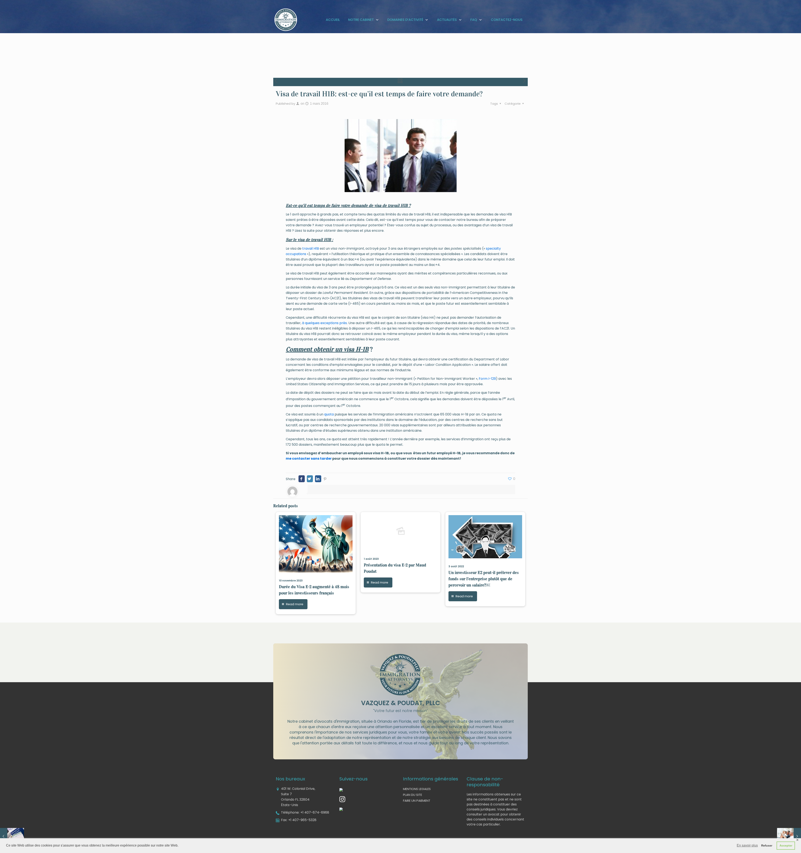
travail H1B (310, 248)
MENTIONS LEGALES (417, 789)
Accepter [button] (786, 845)
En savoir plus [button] (747, 845)
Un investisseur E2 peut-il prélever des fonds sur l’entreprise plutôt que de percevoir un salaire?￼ (483, 579)
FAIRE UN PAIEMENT (416, 800)
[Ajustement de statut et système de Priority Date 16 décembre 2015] (12, 836)
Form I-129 (487, 378)
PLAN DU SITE (412, 795)
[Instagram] (342, 801)
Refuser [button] (766, 845)
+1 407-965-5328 (302, 820)
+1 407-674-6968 (314, 812)
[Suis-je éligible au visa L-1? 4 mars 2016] (789, 836)
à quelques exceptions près (324, 323)
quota (329, 414)
